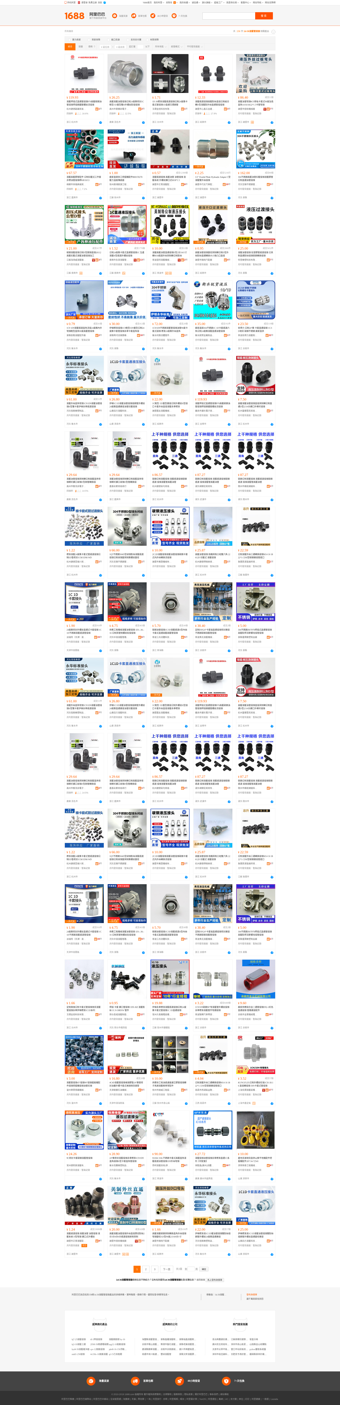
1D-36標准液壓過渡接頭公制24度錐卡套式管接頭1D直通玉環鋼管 (170, 103)
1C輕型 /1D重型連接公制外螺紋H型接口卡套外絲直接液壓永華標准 (170, 405)
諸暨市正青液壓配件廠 (162, 184)
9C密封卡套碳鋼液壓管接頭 (79, 1158)
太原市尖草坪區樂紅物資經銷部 (227, 1349)
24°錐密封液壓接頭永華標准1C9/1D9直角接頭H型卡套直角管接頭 (126, 1160)
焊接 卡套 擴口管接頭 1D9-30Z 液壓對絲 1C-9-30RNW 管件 (127, 1009)
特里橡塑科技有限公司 (247, 260)
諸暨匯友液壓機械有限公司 (162, 411)
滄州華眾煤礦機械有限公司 (76, 1090)
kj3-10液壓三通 (79, 1344)
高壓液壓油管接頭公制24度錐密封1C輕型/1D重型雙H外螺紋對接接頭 (126, 103)
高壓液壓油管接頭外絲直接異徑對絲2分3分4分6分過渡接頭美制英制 (126, 1235)
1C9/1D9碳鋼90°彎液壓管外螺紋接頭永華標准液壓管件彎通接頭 (212, 1009)
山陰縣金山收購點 (258, 1344)
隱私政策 (188, 1394)
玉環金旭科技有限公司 (162, 109)
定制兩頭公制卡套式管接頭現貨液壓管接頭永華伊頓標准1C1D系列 (84, 1009)
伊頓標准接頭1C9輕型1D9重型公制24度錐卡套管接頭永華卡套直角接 (126, 329)
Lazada (274, 1399)
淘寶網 (126, 1399)
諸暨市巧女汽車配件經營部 (205, 184)
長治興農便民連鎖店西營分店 (226, 1339)
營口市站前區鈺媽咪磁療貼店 (245, 1349)
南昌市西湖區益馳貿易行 (205, 1090)
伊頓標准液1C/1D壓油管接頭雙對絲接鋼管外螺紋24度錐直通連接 (213, 1235)
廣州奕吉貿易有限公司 (223, 1344)
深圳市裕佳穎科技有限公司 (225, 1354)
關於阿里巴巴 (201, 1394)
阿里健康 (256, 1399)
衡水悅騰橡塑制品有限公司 (119, 1165)
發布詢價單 (251, 1294)
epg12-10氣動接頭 (117, 1344)
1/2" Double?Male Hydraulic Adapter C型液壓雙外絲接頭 (213, 179)
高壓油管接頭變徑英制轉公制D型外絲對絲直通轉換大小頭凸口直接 (212, 254)
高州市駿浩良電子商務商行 (76, 486)
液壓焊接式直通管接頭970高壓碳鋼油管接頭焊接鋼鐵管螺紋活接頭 (84, 103)
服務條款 (178, 1394)
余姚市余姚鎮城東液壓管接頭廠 (175, 1349)
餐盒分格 (254, 1339)
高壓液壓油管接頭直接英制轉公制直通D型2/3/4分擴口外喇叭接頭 (255, 405)
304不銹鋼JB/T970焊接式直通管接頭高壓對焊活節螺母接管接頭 (255, 631)
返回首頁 (201, 1280)
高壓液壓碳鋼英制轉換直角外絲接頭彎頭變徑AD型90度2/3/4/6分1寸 (169, 1235)
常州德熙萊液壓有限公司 (76, 1165)
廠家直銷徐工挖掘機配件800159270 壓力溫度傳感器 (125, 179)
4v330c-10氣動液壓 (99, 1354)
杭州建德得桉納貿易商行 (205, 562)
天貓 (134, 1399)
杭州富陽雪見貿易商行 (247, 411)
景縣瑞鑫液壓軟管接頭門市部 (193, 1339)
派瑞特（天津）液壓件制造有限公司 (76, 637)
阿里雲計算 (191, 1399)
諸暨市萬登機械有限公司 (162, 562)
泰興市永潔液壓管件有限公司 (119, 260)
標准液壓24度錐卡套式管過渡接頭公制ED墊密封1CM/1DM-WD (84, 556)
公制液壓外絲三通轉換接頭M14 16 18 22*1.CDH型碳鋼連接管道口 (255, 556)
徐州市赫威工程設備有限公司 (162, 1090)
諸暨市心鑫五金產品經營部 (205, 109)
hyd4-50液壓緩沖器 (80, 1349)
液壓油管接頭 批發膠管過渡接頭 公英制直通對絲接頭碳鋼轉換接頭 (255, 254)
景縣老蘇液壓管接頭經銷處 (192, 1344)
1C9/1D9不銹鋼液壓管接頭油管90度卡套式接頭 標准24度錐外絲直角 (170, 329)
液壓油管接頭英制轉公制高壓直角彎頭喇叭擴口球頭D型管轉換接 (126, 480)
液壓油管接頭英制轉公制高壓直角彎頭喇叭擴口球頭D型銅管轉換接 (84, 480)
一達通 (265, 1399)
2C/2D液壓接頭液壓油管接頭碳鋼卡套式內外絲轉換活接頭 (170, 556)
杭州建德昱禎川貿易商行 (76, 562)
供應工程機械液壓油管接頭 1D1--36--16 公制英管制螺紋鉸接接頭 (126, 631)
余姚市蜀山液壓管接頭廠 (153, 1344)
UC (226, 1399)
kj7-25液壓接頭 (79, 1339)
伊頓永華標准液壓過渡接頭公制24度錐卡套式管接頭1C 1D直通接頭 (169, 1009)
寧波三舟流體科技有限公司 (162, 637)
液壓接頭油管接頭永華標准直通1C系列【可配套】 (212, 1160)
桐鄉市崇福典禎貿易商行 (76, 184)
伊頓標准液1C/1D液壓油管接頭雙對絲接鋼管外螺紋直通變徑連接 (255, 1235)
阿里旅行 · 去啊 (160, 1399)
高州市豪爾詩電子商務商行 (119, 109)
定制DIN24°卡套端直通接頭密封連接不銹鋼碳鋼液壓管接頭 (212, 631)
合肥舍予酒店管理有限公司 (243, 1354)
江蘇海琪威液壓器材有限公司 (76, 260)
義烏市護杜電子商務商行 (205, 411)
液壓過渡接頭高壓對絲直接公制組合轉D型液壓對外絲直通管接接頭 (212, 103)
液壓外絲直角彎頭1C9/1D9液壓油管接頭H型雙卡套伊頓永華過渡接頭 (84, 405)
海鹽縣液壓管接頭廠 (151, 1339)
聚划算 (141, 1399)
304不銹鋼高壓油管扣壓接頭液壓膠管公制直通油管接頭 (255, 179)
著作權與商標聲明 (152, 1394)
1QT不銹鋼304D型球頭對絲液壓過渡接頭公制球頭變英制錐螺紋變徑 (126, 556)
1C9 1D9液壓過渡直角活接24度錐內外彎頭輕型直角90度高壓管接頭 (84, 329)
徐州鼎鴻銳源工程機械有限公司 (119, 184)
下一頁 (166, 1269)
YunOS (202, 1399)
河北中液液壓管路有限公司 (119, 637)
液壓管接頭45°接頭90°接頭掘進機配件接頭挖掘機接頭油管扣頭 (83, 1084)
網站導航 (224, 1394)
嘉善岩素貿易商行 (117, 486)
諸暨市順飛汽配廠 (203, 260)
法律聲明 (167, 1394)
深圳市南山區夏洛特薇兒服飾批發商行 (249, 1344)
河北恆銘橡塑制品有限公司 (76, 411)
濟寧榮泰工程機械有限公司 (247, 1165)
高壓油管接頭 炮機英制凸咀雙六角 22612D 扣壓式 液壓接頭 (212, 556)
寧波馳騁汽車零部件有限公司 (205, 1014)
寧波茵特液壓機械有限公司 (162, 260)
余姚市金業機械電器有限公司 (247, 1014)
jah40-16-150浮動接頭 (119, 1349)
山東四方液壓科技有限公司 (119, 411)
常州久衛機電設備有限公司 (162, 1014)
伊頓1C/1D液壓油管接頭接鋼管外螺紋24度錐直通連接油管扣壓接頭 (127, 405)
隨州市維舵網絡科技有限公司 (247, 486)
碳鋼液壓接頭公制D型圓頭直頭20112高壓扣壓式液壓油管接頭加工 (84, 254)
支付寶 (233, 1399)
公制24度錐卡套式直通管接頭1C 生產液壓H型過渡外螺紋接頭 (126, 254)
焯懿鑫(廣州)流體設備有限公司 (205, 1165)
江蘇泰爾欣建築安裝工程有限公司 (247, 1339)
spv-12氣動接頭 (97, 1349)
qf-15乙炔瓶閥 (115, 1354)
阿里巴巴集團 (67, 1399)
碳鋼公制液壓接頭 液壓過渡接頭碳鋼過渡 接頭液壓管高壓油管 (169, 480)
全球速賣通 (115, 1399)
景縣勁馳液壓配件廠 (76, 335)
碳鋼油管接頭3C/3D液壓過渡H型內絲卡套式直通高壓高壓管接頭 (169, 631)
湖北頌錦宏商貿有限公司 (205, 486)
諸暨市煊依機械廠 (246, 109)
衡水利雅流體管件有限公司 (162, 335)
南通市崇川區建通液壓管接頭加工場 (159, 1354)
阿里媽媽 (173, 1399)
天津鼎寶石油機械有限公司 (119, 1090)
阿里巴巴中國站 (100, 1399)
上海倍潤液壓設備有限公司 (247, 1090)
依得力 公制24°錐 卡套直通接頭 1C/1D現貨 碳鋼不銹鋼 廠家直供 (255, 329)
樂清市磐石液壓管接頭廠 (172, 1344)
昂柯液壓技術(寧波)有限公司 (162, 1165)
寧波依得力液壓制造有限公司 (247, 335)
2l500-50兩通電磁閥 (99, 1344)
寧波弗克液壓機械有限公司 (205, 637)
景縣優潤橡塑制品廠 (247, 637)
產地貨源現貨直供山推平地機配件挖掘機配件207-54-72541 (255, 1160)
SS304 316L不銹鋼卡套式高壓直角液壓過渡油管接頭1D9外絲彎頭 (169, 1160)
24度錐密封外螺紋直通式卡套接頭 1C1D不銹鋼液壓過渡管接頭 (84, 631)
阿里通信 (212, 1399)
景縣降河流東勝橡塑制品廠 (119, 335)
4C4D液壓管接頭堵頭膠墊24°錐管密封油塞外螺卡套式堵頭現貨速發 (126, 1084)
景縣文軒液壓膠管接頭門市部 (193, 1354)
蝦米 (182, 1399)
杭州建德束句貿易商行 (162, 486)
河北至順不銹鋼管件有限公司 (247, 184)
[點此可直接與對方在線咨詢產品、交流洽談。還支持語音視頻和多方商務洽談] (100, 122)
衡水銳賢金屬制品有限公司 (205, 335)
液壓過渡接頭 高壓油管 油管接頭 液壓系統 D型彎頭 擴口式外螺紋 (83, 1235)
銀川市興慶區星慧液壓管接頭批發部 (196, 1349)
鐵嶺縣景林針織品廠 (259, 1354)
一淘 (148, 1399)
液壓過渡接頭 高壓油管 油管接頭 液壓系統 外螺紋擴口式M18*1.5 (169, 179)
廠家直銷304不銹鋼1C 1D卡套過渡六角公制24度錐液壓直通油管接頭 (212, 329)
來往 (241, 1399)
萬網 (221, 1399)
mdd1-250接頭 (78, 1354)
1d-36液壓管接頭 (223, 1294)
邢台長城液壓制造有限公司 (119, 1014)
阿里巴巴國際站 (83, 1399)
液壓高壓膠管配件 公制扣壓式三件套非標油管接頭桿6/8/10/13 (84, 179)
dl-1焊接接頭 (96, 1339)
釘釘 (247, 1399)
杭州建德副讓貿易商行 (76, 109)
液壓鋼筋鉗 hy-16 (117, 1339)
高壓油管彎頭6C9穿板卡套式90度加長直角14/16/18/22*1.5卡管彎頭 (255, 103)
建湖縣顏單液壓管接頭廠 (153, 1349)
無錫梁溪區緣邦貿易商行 (247, 562)
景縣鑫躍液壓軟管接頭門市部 (174, 1339)
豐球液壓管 (166, 1354)
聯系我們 (214, 1394)
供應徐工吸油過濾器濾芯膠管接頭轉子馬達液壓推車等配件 (169, 1084)
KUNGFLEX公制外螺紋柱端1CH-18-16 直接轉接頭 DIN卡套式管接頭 (255, 1084)
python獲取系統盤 (258, 1349)
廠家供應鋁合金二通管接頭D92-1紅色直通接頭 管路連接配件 (255, 1009)
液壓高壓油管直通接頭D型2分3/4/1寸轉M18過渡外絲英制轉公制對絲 (169, 254)
